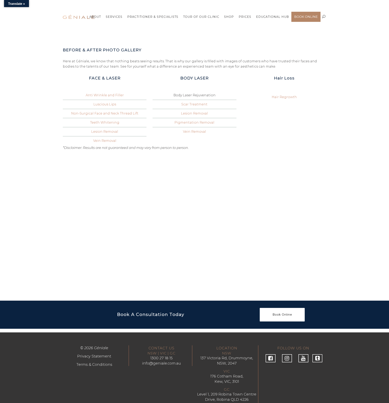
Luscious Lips (104, 104)
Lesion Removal (104, 132)
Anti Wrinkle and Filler (105, 95)
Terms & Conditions (94, 364)
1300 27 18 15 (161, 358)
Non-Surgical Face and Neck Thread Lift (104, 113)
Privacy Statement (94, 356)
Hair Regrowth (284, 97)
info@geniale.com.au (161, 363)
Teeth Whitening (104, 122)
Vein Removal (104, 141)
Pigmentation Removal (194, 122)
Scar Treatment (194, 104)
